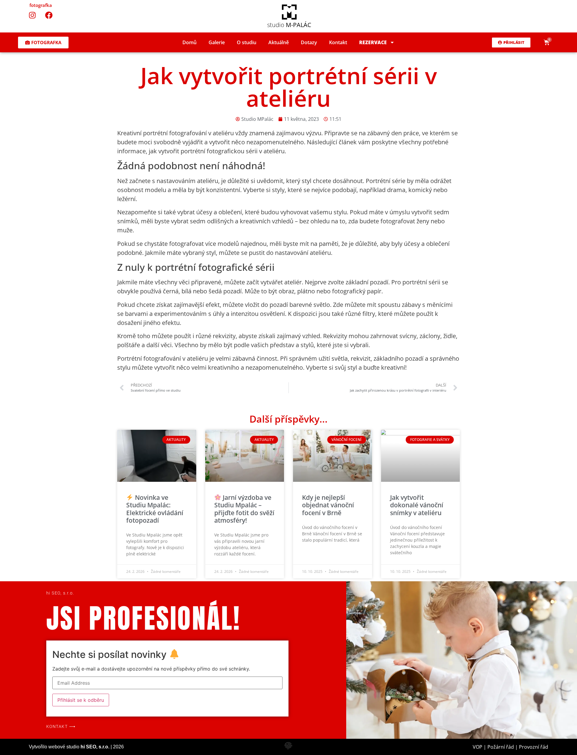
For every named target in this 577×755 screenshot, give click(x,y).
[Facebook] (48, 15)
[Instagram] (32, 15)
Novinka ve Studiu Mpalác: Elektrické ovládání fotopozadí (154, 508)
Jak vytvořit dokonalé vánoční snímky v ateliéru (416, 505)
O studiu (246, 42)
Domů (189, 42)
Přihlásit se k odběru (80, 700)
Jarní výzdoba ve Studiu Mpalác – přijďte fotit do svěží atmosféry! (244, 508)
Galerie (217, 42)
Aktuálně (278, 42)
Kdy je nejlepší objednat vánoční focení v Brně (328, 505)
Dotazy (309, 42)
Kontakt (338, 42)
